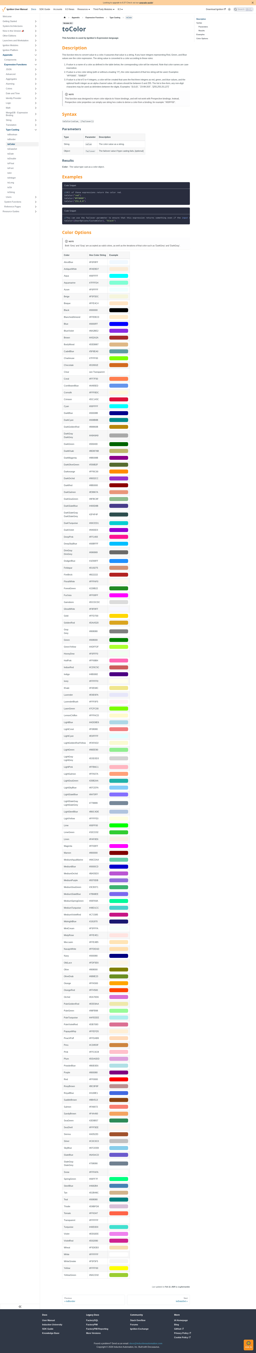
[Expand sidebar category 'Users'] (36, 197)
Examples (200, 35)
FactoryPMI (92, 1324)
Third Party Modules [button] (102, 9)
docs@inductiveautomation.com (145, 1343)
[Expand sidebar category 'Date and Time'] (36, 93)
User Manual (48, 1320)
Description (201, 19)
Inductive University (52, 1324)
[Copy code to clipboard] (186, 192)
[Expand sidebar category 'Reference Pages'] (36, 207)
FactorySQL (92, 1320)
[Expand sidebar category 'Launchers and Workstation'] (36, 40)
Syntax (199, 23)
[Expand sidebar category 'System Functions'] (36, 202)
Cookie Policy (181, 1337)
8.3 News (69, 9)
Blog (176, 1324)
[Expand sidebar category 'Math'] (36, 108)
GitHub (177, 1329)
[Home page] (64, 17)
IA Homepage (181, 1320)
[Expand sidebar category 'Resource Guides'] (36, 211)
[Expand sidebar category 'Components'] (36, 60)
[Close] (252, 2)
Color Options (202, 39)
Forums (134, 1324)
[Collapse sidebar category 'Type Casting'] (36, 130)
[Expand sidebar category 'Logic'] (36, 103)
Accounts (57, 9)
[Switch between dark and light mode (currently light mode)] (229, 9)
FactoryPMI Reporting (97, 1329)
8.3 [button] (119, 9)
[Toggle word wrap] (181, 217)
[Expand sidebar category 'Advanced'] (36, 74)
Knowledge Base (50, 1333)
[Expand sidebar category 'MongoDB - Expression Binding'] (36, 114)
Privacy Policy (181, 1333)
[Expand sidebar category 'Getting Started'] (36, 21)
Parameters (203, 27)
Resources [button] (82, 9)
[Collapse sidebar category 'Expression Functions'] (36, 64)
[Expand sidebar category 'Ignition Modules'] (36, 45)
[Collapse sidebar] (20, 1306)
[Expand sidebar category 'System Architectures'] (36, 26)
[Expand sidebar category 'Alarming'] (36, 84)
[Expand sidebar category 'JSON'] (36, 69)
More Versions (93, 1333)
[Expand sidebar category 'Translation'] (36, 125)
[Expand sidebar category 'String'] (36, 120)
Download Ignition (214, 9)
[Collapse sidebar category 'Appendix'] (36, 55)
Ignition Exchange (139, 1329)
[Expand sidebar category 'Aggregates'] (36, 79)
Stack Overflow (137, 1320)
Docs (33, 9)
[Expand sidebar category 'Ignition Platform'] (36, 50)
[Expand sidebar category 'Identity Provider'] (36, 98)
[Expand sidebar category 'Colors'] (36, 89)
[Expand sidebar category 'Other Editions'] (36, 36)
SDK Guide (44, 9)
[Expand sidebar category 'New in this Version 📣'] (36, 31)
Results (202, 31)
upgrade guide (146, 2)
